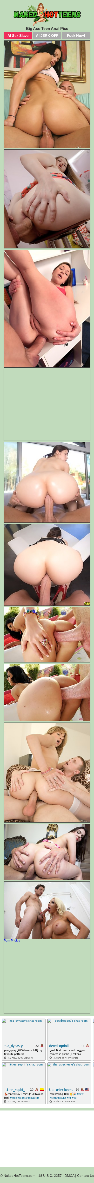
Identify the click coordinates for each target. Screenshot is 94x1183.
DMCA (69, 1175)
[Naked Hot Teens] (47, 14)
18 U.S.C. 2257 (50, 1175)
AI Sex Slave (17, 36)
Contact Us (85, 1175)
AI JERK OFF (47, 36)
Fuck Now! (76, 36)
